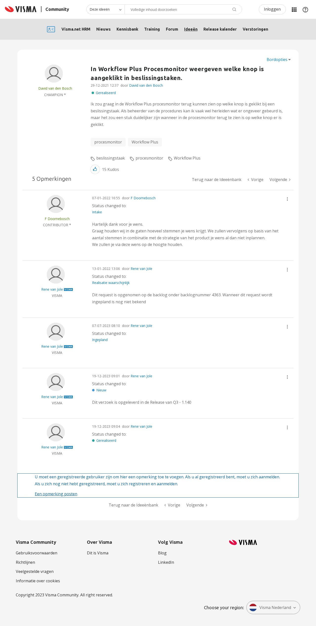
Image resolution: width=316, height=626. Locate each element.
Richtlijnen (25, 562)
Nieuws (103, 29)
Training (152, 29)
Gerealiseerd (106, 92)
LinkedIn (166, 562)
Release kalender (220, 29)
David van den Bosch (146, 85)
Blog (162, 553)
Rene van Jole (141, 268)
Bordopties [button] (277, 59)
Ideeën (191, 29)
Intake (97, 212)
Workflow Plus (145, 142)
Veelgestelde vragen (35, 571)
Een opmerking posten (56, 494)
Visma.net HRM (75, 29)
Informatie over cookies (38, 581)
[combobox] (183, 9)
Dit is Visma (97, 553)
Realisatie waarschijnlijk (111, 282)
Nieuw (101, 390)
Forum (172, 29)
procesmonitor (108, 142)
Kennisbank (127, 29)
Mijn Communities (294, 9)
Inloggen (272, 9)
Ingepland (100, 339)
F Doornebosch (143, 198)
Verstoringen (255, 29)
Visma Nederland (275, 607)
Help (305, 9)
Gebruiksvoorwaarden (36, 553)
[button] (95, 169)
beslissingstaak (110, 158)
